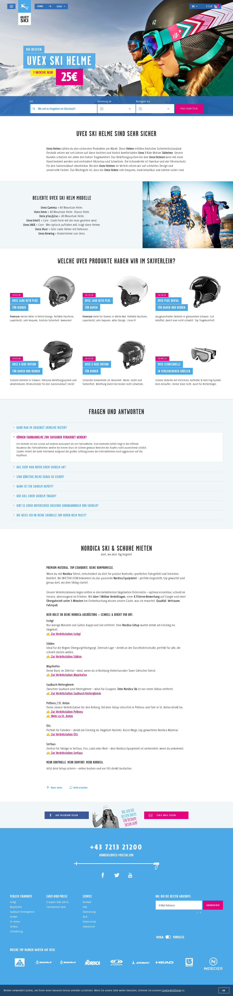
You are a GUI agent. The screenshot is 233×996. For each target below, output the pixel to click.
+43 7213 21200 (116, 846)
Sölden (13, 916)
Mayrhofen (16, 907)
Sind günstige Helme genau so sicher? (40, 477)
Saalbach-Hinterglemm (22, 911)
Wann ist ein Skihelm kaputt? (35, 486)
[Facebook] (103, 876)
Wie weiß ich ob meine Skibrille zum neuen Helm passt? (51, 515)
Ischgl (13, 902)
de (193, 6)
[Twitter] (116, 876)
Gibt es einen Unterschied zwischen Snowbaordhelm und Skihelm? (58, 506)
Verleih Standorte (21, 896)
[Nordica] (92, 964)
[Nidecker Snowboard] (213, 966)
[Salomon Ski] (116, 964)
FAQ (85, 907)
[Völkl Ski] (68, 964)
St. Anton (15, 921)
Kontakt (87, 902)
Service (87, 896)
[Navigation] (11, 6)
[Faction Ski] (44, 964)
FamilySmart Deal (56, 907)
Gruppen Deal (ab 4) (57, 902)
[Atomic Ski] (141, 964)
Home (40, 6)
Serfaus (14, 926)
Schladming (16, 931)
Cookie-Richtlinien (171, 990)
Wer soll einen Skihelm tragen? (36, 496)
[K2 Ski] (20, 964)
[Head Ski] (165, 964)
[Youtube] (130, 876)
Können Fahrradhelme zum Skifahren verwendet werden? (52, 437)
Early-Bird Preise (56, 896)
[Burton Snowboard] (189, 964)
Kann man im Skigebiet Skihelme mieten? (42, 428)
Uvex (59, 6)
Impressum (89, 926)
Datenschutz (89, 921)
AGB (85, 916)
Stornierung (89, 911)
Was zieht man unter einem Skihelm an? (41, 467)
